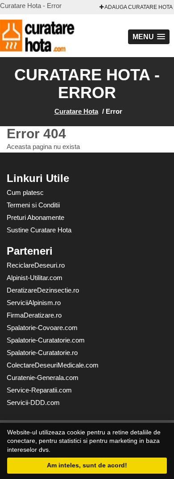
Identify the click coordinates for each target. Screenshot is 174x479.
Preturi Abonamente (35, 217)
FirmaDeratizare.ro (34, 315)
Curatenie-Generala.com (43, 377)
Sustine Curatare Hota (39, 230)
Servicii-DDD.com (33, 402)
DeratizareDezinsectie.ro (43, 290)
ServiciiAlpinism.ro (34, 302)
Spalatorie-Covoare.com (42, 327)
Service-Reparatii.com (39, 390)
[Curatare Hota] (49, 36)
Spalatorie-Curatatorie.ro (42, 352)
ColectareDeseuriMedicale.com (53, 365)
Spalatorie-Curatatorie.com (46, 340)
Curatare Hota (76, 111)
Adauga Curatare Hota (138, 7)
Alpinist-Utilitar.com (34, 277)
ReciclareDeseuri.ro (36, 265)
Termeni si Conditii (33, 205)
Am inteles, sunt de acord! (87, 465)
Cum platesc (25, 192)
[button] (149, 36)
